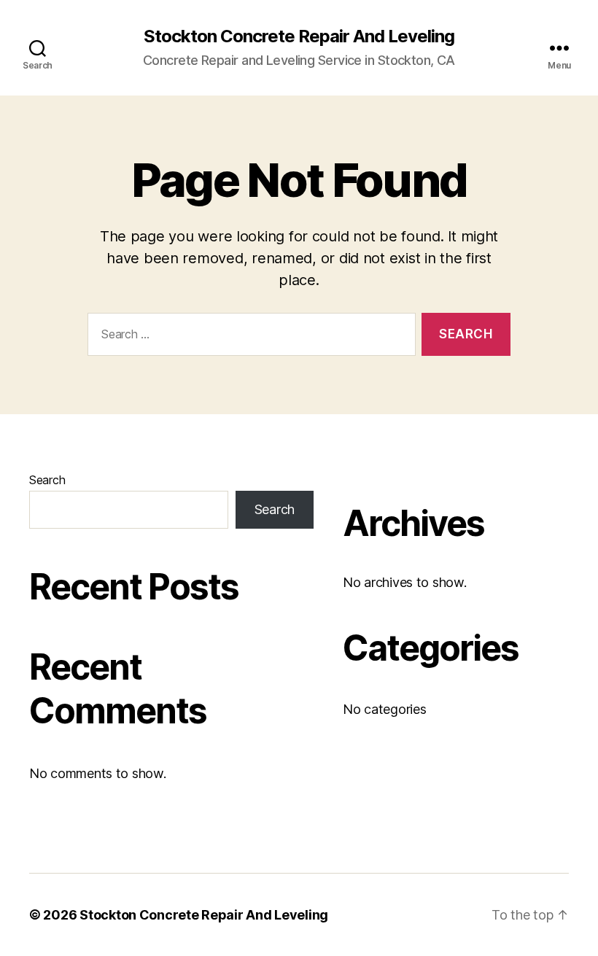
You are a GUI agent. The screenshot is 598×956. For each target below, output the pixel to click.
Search (47, 480)
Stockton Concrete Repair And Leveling (299, 36)
